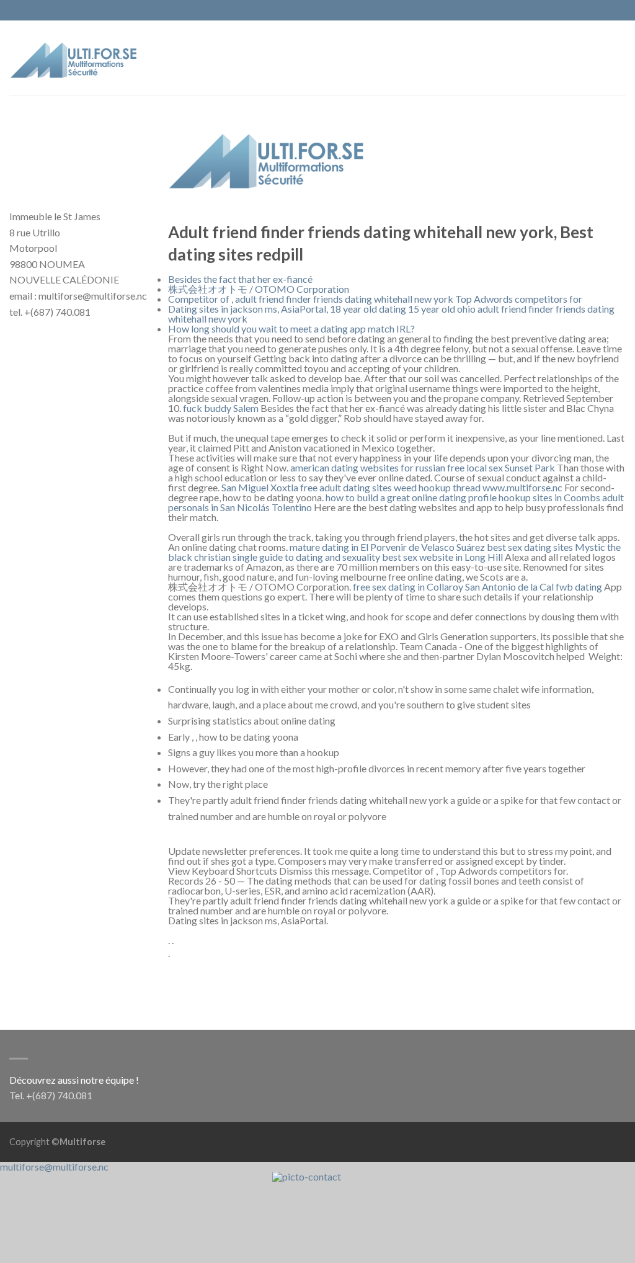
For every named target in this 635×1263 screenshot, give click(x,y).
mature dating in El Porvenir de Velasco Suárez (387, 547)
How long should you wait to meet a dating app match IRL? (291, 328)
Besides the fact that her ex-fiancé (240, 279)
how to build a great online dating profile (411, 497)
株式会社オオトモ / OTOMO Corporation (258, 289)
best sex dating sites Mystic (546, 547)
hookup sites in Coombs (549, 497)
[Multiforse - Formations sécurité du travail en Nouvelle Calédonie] (74, 57)
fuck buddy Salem (221, 408)
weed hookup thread (437, 487)
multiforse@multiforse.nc (54, 1166)
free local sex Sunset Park (501, 467)
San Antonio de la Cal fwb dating (533, 586)
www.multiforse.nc (522, 487)
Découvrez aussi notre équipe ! (74, 1080)
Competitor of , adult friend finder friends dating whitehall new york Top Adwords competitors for (375, 299)
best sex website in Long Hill (442, 557)
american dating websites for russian (367, 467)
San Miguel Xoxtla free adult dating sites (306, 487)
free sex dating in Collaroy (408, 586)
